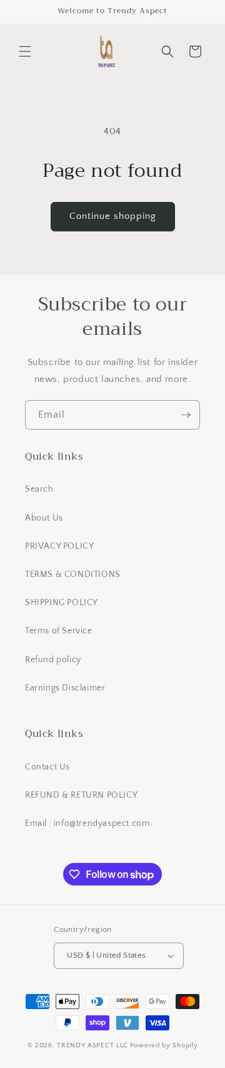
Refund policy (53, 660)
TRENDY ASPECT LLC (92, 1045)
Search (39, 489)
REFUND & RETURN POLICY (81, 795)
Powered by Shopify (164, 1045)
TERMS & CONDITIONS (73, 574)
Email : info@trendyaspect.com (87, 823)
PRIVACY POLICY (59, 546)
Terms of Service (58, 631)
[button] (25, 51)
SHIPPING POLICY (61, 603)
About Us (44, 518)
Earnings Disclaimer (65, 688)
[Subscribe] (185, 415)
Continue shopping (112, 216)
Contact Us (47, 767)
